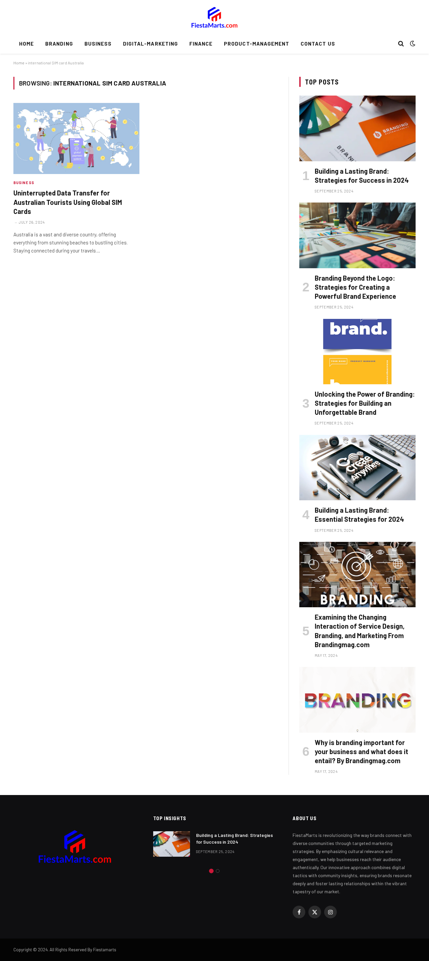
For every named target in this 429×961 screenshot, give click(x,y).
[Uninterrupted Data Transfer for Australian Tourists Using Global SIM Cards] (76, 138)
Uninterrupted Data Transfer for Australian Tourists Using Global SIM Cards (67, 202)
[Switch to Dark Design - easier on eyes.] (412, 44)
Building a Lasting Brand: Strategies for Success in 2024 (362, 175)
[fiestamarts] (214, 17)
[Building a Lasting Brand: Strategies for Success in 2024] (357, 128)
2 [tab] (217, 871)
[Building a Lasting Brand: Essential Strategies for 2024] (357, 467)
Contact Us (318, 44)
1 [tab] (211, 871)
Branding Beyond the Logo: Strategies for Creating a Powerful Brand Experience (355, 287)
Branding (59, 44)
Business (98, 44)
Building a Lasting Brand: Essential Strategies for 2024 (359, 514)
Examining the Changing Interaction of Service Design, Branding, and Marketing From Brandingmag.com (360, 630)
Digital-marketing (150, 44)
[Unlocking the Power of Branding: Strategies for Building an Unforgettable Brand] (357, 351)
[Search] (401, 43)
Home (26, 44)
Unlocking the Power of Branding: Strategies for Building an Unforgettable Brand (365, 403)
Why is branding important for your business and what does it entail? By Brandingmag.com (361, 751)
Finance (200, 44)
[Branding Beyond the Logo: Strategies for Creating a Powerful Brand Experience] (357, 235)
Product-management (256, 44)
